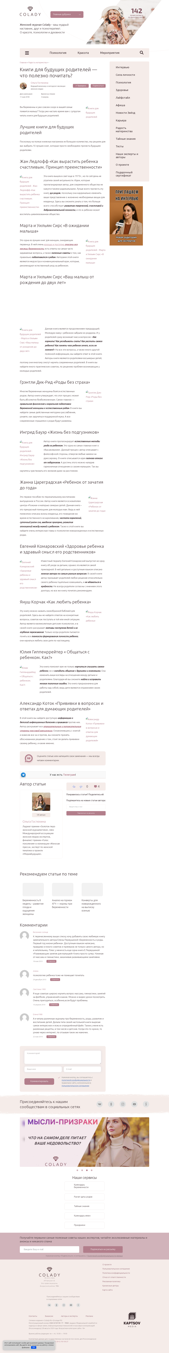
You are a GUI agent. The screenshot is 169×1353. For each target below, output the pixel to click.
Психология (58, 52)
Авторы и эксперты (69, 1316)
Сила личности (125, 74)
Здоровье (122, 89)
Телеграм (69, 774)
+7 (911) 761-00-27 (61, 1341)
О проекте (122, 164)
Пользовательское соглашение (116, 1269)
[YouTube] (134, 1104)
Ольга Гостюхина (39, 82)
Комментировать (39, 1081)
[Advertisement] (63, 308)
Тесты (120, 146)
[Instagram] (123, 1104)
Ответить (51, 961)
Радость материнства (124, 129)
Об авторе (41, 815)
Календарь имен (82, 1215)
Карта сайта (107, 1290)
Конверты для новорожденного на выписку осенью (91, 905)
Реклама (89, 1316)
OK (33, 1347)
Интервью (122, 67)
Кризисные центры (110, 1286)
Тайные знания (126, 138)
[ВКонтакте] (99, 1104)
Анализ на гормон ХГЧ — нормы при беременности (62, 903)
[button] (77, 1170)
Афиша (120, 105)
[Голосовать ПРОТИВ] (80, 786)
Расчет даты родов (83, 1197)
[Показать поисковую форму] (142, 52)
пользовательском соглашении (75, 1086)
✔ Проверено (81, 86)
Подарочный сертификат (124, 174)
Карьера (121, 120)
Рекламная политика (111, 1281)
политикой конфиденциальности (76, 1080)
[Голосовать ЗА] (73, 786)
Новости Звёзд (125, 112)
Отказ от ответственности (114, 1277)
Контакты (33, 1316)
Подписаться (98, 86)
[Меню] (27, 53)
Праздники (79, 1225)
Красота (83, 52)
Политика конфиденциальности (116, 1273)
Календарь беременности (81, 1186)
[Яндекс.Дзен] (146, 1104)
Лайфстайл (123, 97)
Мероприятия (109, 52)
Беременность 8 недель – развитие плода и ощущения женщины (33, 907)
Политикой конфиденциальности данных (105, 1256)
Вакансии (49, 1316)
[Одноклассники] (111, 1104)
